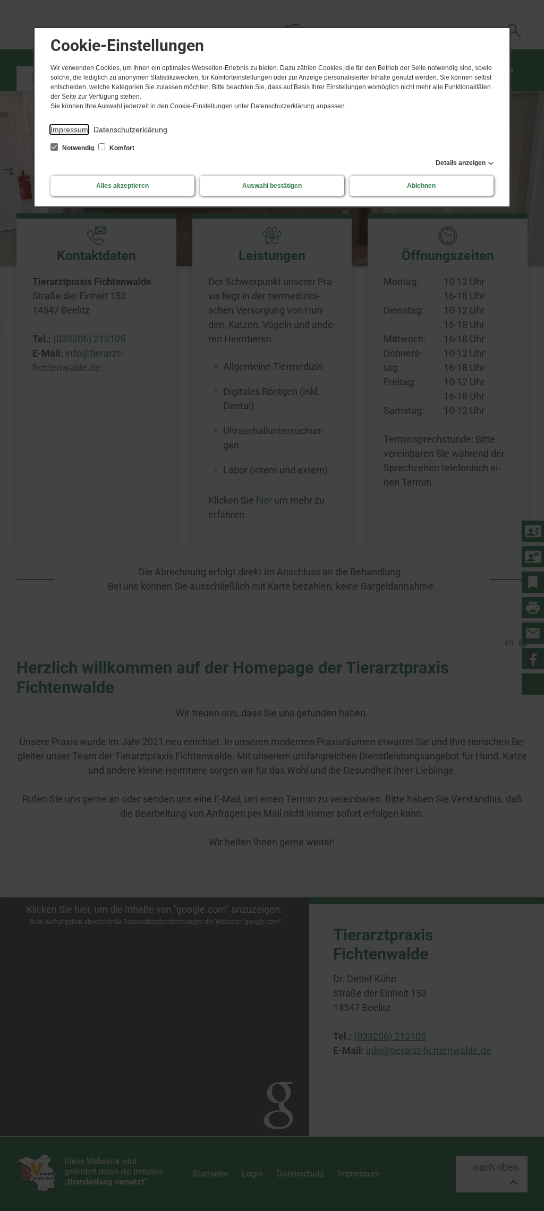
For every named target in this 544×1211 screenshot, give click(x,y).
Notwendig (78, 148)
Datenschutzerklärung (130, 129)
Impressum (69, 129)
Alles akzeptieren (122, 185)
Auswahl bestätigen (272, 185)
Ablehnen (421, 185)
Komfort (121, 148)
